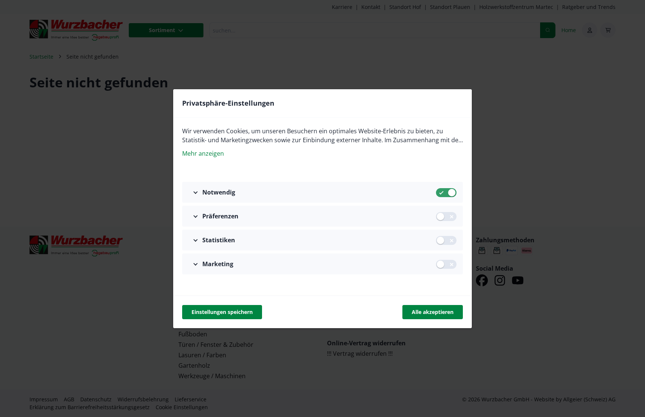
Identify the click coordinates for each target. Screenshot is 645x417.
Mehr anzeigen (203, 153)
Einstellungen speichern (222, 311)
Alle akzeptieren (433, 311)
